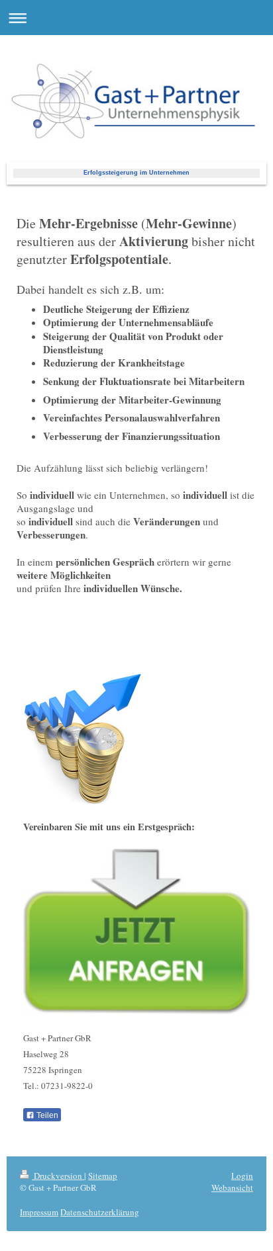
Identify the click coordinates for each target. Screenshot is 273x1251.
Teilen (46, 1115)
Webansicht (232, 1187)
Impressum (39, 1212)
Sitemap (102, 1176)
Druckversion (58, 1176)
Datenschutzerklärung (99, 1212)
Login (242, 1176)
